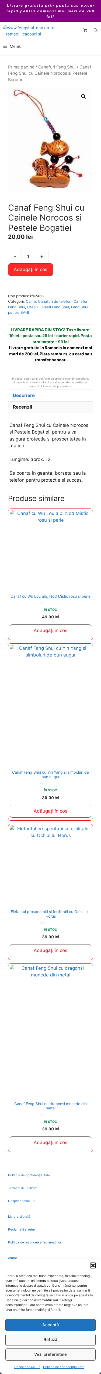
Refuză (50, 1339)
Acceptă (50, 1324)
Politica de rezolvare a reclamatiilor (34, 1242)
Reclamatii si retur (21, 1229)
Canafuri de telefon (54, 301)
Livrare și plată (19, 1216)
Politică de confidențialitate (63, 1367)
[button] (93, 1265)
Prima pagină (21, 67)
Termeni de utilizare (23, 1188)
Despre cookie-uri (21, 1201)
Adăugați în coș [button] (50, 630)
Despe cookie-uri (27, 1367)
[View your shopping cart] (85, 30)
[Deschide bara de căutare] (95, 30)
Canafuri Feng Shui (57, 67)
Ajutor (12, 1258)
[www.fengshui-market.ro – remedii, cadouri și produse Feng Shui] (30, 30)
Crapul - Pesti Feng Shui (48, 307)
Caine (31, 301)
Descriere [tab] (24, 395)
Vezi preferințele (50, 1354)
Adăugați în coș (30, 269)
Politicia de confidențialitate (29, 1175)
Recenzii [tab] (22, 407)
